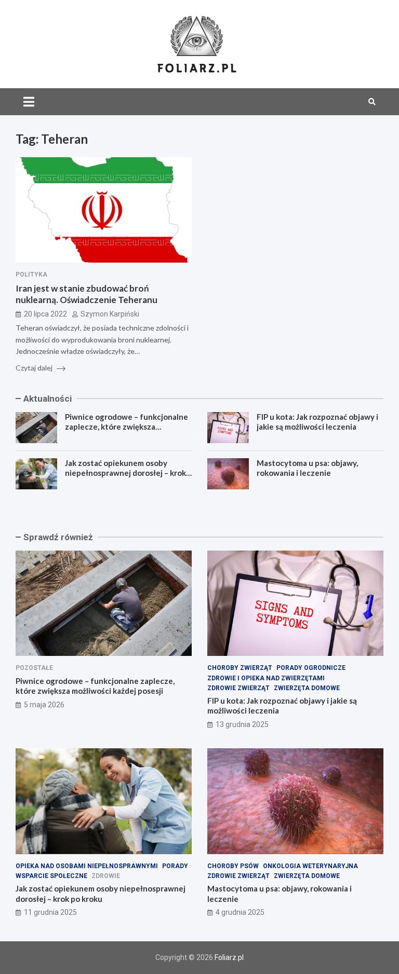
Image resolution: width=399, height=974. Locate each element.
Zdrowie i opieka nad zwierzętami (266, 678)
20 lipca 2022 (45, 314)
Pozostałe (34, 667)
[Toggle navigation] (29, 101)
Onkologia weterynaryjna (310, 866)
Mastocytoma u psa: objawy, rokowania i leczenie (307, 468)
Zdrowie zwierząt (238, 688)
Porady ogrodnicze (310, 667)
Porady (175, 866)
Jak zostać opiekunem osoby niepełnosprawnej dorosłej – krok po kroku (125, 473)
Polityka (31, 274)
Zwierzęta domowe (307, 688)
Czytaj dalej (35, 367)
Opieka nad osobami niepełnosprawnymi (87, 866)
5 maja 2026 (44, 705)
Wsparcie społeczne (51, 876)
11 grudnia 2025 (50, 912)
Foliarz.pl (229, 957)
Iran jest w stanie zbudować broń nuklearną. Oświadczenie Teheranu (86, 294)
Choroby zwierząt (239, 667)
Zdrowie (105, 876)
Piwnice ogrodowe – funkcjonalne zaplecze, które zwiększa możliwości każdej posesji (126, 427)
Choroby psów (233, 866)
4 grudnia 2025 (240, 912)
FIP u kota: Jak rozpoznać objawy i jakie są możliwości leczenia (317, 422)
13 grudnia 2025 (242, 724)
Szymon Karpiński (110, 314)
